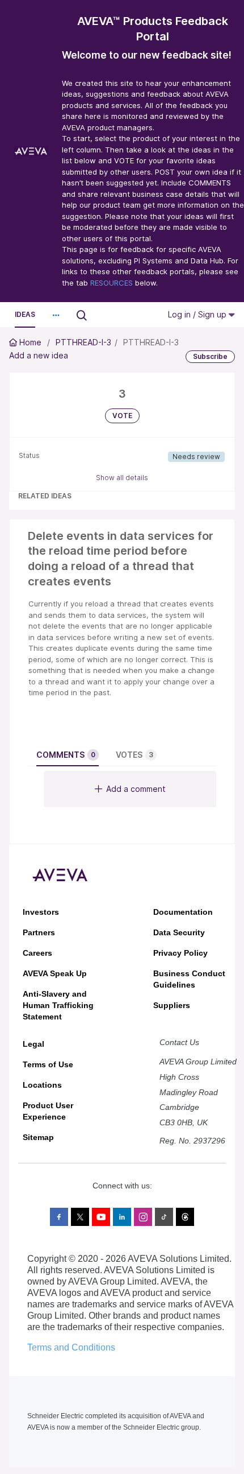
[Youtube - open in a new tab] (101, 1217)
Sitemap (38, 1137)
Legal (33, 1043)
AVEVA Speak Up (55, 973)
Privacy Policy (180, 952)
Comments (65, 754)
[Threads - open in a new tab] (185, 1217)
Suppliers (171, 1005)
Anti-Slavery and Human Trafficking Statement (58, 1005)
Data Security (179, 932)
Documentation (183, 911)
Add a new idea (38, 355)
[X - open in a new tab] (80, 1217)
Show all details (122, 477)
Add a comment (136, 789)
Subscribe (210, 356)
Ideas (25, 314)
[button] (56, 315)
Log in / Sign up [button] (198, 314)
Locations (42, 1084)
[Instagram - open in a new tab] (143, 1217)
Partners (39, 932)
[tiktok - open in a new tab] (164, 1217)
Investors (41, 911)
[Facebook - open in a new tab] (59, 1217)
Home (30, 342)
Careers (37, 952)
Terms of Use (48, 1064)
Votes (134, 754)
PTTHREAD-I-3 (83, 342)
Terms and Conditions (71, 1347)
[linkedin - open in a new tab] (122, 1217)
